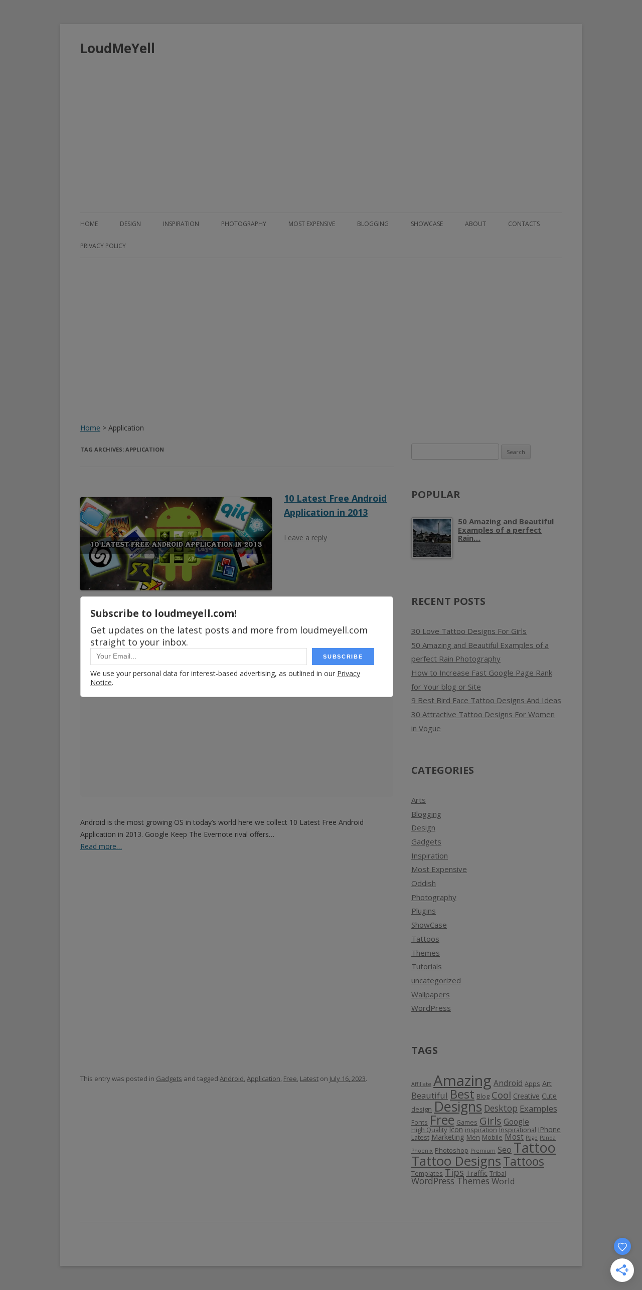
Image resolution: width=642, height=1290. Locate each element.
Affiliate (421, 1084)
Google (516, 1121)
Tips (454, 1172)
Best (462, 1094)
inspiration (481, 1130)
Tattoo (535, 1147)
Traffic (477, 1173)
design (421, 1109)
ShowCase (427, 224)
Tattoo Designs (456, 1161)
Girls (490, 1121)
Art (547, 1083)
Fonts (419, 1122)
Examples (538, 1108)
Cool (501, 1095)
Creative (526, 1096)
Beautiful (429, 1095)
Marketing (447, 1137)
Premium (483, 1150)
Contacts (524, 224)
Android (232, 1078)
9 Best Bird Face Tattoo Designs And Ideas (486, 700)
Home (89, 224)
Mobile (492, 1137)
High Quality (429, 1130)
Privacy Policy (103, 246)
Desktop (501, 1108)
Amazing (462, 1080)
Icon (456, 1129)
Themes (425, 953)
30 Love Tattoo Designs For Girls (469, 631)
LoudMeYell (117, 48)
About (475, 224)
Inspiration (181, 224)
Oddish (423, 883)
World (503, 1181)
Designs (458, 1106)
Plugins (423, 911)
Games (466, 1122)
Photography (243, 224)
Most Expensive (311, 224)
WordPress (431, 1008)
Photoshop (451, 1150)
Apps (532, 1084)
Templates (427, 1173)
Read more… (101, 846)
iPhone (549, 1129)
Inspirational (517, 1130)
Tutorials (426, 966)
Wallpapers (430, 994)
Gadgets (169, 1078)
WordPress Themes (450, 1181)
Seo (505, 1149)
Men (473, 1137)
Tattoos (425, 939)
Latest (309, 1078)
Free (290, 1078)
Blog (483, 1096)
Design (130, 224)
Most (514, 1136)
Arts (418, 800)
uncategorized (436, 980)
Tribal (498, 1173)
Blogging (373, 224)
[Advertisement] (321, 130)
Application (263, 1078)
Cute (549, 1096)
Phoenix (422, 1150)
